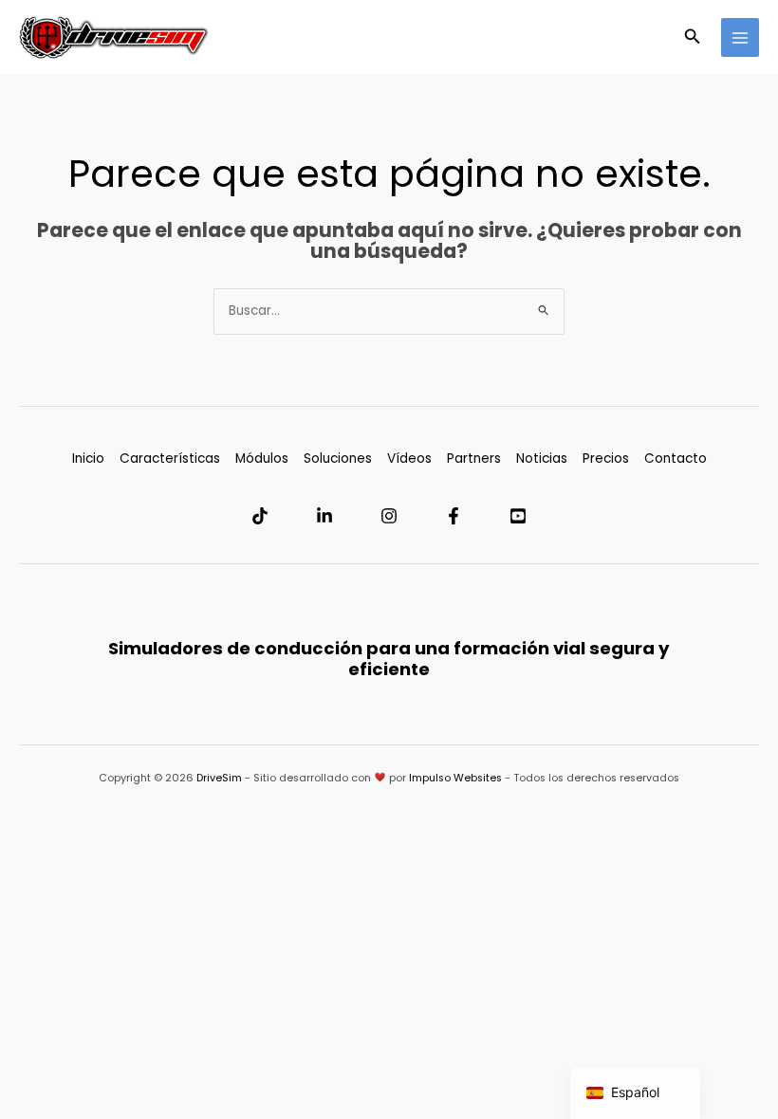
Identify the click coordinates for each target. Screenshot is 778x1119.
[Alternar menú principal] (740, 37)
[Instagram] (389, 515)
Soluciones (338, 458)
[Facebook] (453, 515)
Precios (606, 458)
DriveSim (219, 778)
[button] (692, 38)
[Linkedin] (324, 515)
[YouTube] (518, 515)
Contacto (675, 458)
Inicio (88, 458)
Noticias (541, 458)
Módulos (261, 458)
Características (170, 458)
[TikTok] (260, 515)
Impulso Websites (455, 778)
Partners (474, 458)
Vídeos (409, 458)
